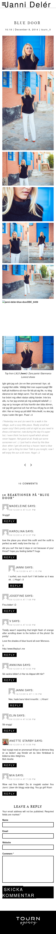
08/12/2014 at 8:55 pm (22, 668)
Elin (12, 715)
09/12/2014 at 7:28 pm (22, 779)
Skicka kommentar (18, 892)
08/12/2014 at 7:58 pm (22, 599)
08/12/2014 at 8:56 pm (22, 719)
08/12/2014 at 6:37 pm (22, 535)
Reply (9, 521)
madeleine (18, 506)
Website (6, 842)
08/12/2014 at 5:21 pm (22, 509)
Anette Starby (21, 741)
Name (5, 819)
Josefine (16, 596)
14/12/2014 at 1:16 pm (29, 694)
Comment (8, 853)
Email (5, 831)
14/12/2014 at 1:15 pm (29, 571)
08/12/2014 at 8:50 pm (22, 624)
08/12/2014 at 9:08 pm (22, 744)
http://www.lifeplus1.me (13, 648)
